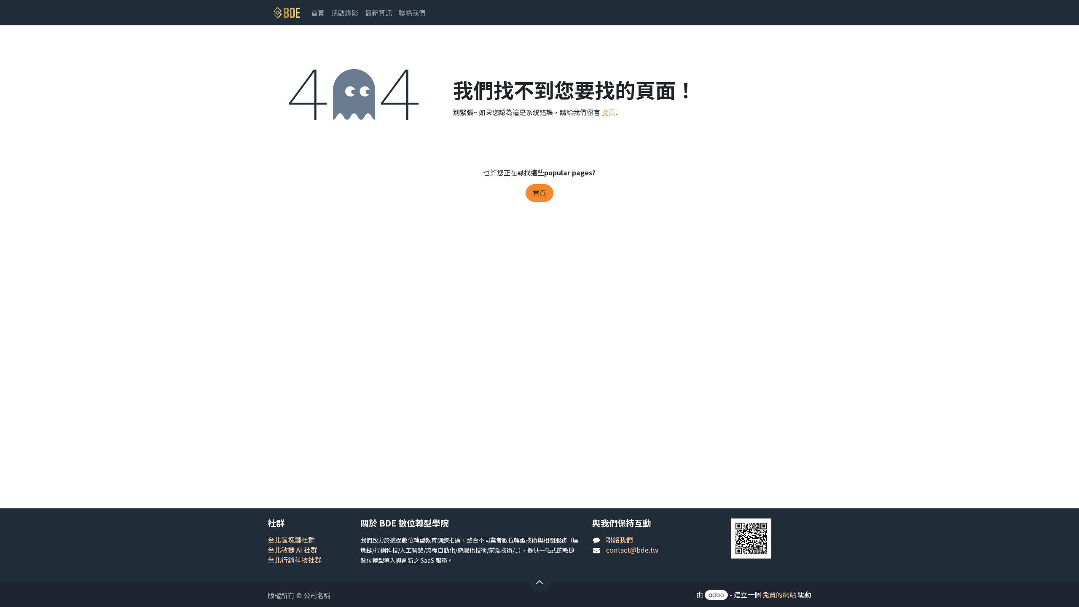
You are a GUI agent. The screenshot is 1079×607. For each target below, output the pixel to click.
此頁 (608, 112)
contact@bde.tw (632, 550)
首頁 (539, 193)
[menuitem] (318, 12)
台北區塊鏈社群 (291, 539)
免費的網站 (779, 594)
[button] (539, 582)
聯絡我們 (619, 539)
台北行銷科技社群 (295, 560)
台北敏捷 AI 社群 (292, 550)
